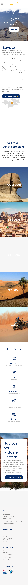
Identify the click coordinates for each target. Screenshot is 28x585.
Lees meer (14, 29)
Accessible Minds (17, 583)
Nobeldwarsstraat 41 (8, 516)
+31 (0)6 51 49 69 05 (9, 522)
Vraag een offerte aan (10, 96)
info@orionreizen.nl (9, 523)
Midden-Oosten (14, 58)
